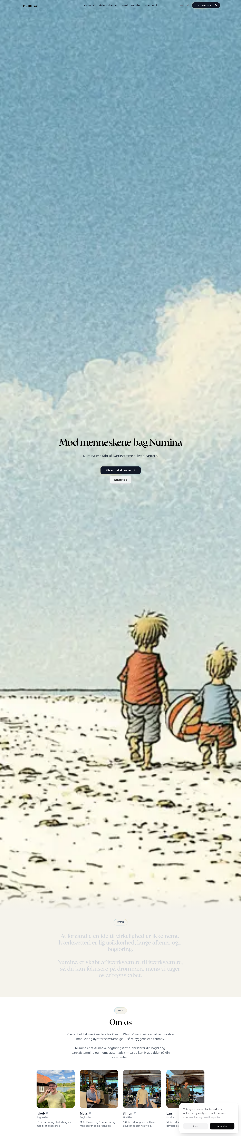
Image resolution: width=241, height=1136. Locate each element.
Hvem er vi (151, 5)
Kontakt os (120, 479)
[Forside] (30, 5)
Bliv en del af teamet (119, 470)
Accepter (222, 1126)
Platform (89, 5)
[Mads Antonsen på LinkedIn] (90, 1113)
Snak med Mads (204, 5)
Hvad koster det (131, 5)
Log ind (184, 5)
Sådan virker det (108, 5)
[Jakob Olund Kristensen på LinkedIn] (47, 1113)
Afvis (195, 1126)
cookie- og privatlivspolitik (205, 1117)
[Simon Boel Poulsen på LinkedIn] (135, 1113)
